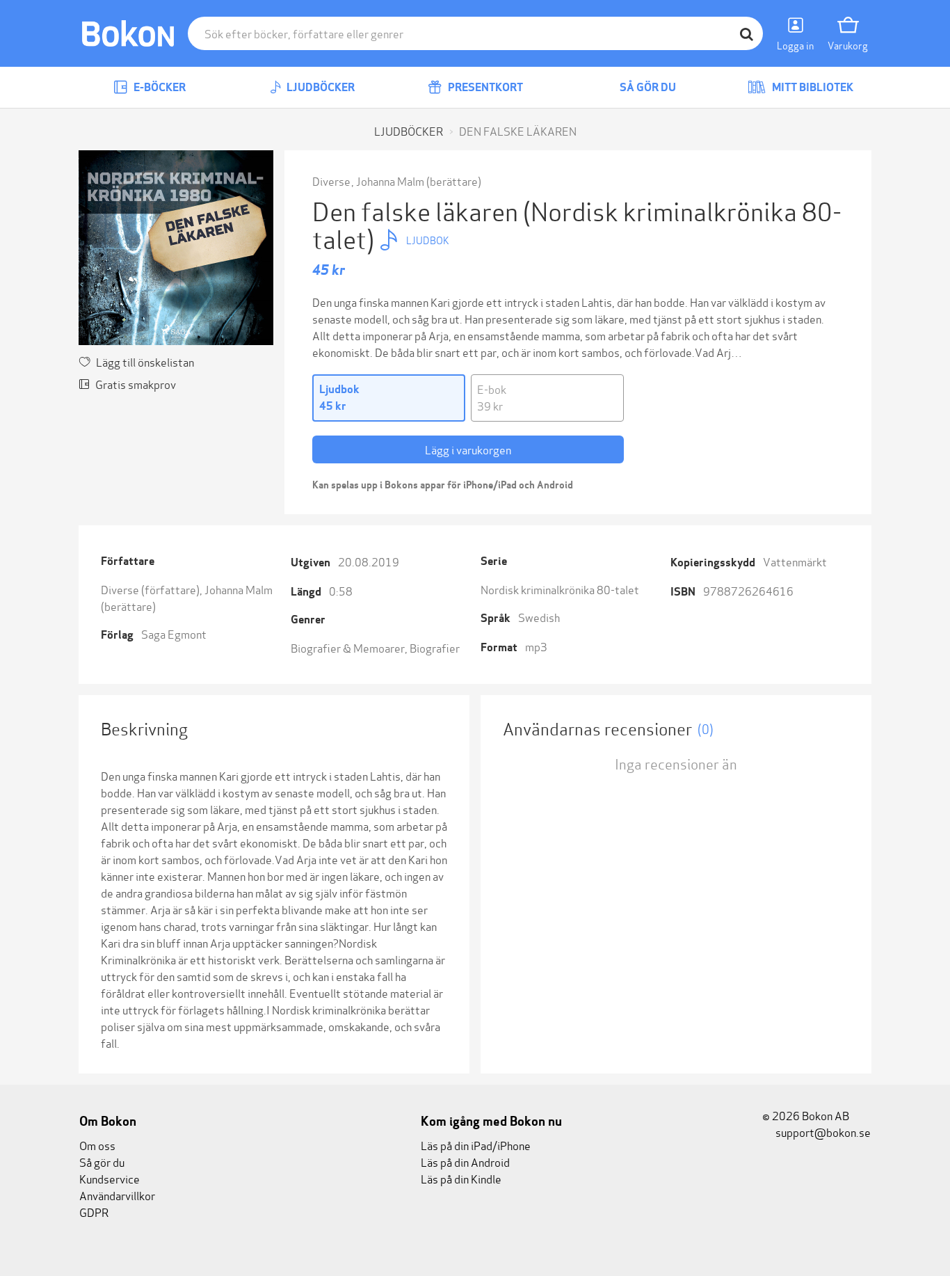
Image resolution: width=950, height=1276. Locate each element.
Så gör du (647, 87)
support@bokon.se (822, 1132)
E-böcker (158, 87)
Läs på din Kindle (461, 1178)
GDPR (93, 1212)
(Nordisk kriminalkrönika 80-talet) (577, 223)
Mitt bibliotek (811, 87)
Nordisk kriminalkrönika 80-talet (560, 589)
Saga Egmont (174, 633)
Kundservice (109, 1178)
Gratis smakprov (135, 384)
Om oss (97, 1145)
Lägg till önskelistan (145, 361)
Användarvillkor (117, 1195)
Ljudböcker (319, 87)
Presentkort (484, 87)
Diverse (332, 181)
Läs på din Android (465, 1162)
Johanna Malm (390, 181)
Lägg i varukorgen (468, 449)
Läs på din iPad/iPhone (476, 1145)
